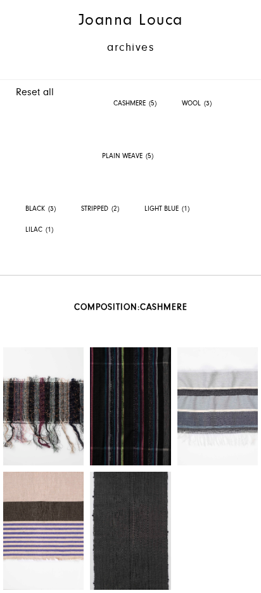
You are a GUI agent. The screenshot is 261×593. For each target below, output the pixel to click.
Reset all (35, 92)
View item (43, 406)
